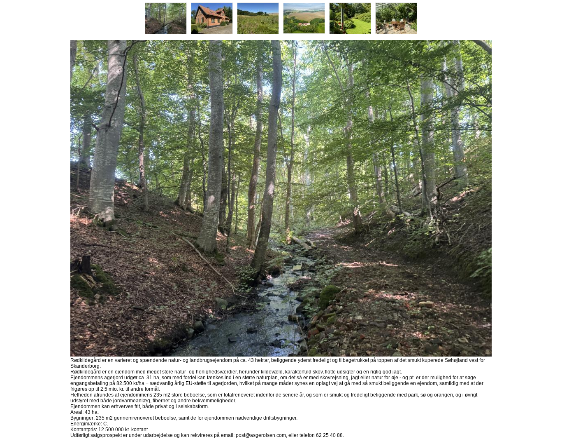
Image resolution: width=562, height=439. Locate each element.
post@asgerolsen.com (261, 435)
